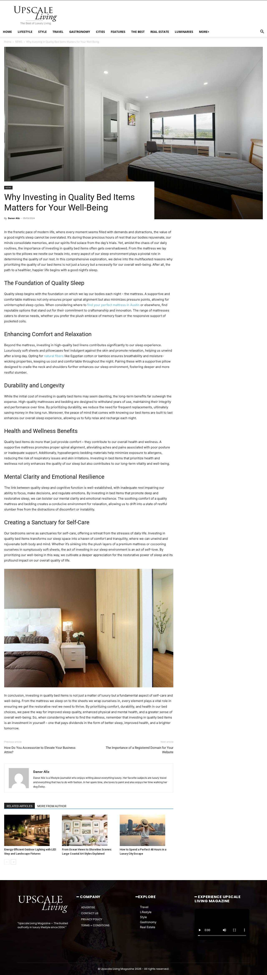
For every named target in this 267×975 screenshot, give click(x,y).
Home (7, 41)
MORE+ (204, 32)
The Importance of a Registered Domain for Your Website (139, 750)
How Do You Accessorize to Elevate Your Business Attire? (40, 750)
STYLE (42, 32)
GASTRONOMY (79, 32)
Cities (100, 32)
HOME (7, 32)
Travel (144, 907)
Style (143, 917)
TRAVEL (58, 32)
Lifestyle (145, 912)
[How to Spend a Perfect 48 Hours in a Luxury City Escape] (146, 830)
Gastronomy (148, 922)
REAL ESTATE (159, 32)
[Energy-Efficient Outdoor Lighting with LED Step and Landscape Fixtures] (31, 830)
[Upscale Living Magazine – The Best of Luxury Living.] (43, 904)
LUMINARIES (184, 32)
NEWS (18, 41)
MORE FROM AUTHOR (51, 806)
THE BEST (138, 32)
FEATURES (118, 32)
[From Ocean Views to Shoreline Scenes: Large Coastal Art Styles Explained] (88, 830)
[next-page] (13, 862)
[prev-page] (6, 862)
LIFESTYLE (25, 32)
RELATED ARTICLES (19, 806)
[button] (262, 32)
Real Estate (147, 927)
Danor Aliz (14, 218)
